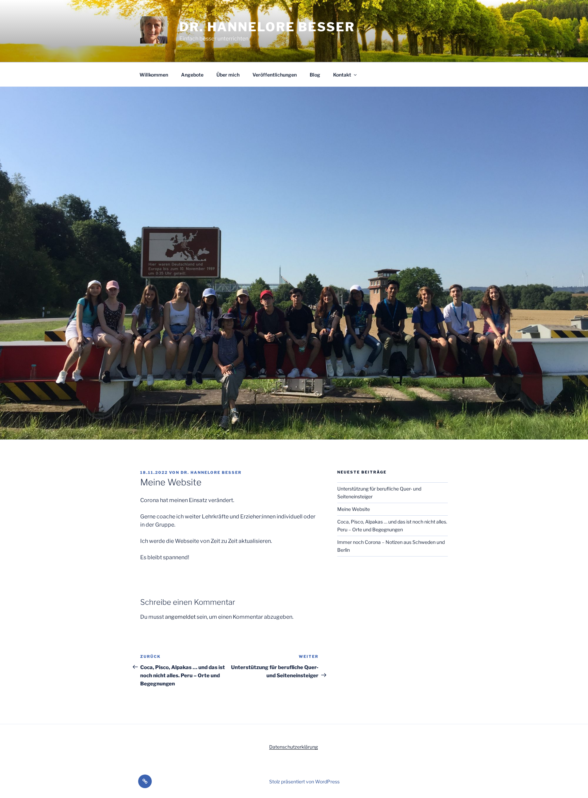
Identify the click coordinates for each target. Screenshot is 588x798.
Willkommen (154, 75)
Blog (315, 75)
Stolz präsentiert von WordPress (304, 781)
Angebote (192, 75)
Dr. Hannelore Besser (267, 26)
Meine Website (353, 509)
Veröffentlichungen (274, 75)
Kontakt (342, 75)
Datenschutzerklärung (293, 747)
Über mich (228, 75)
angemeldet (180, 617)
